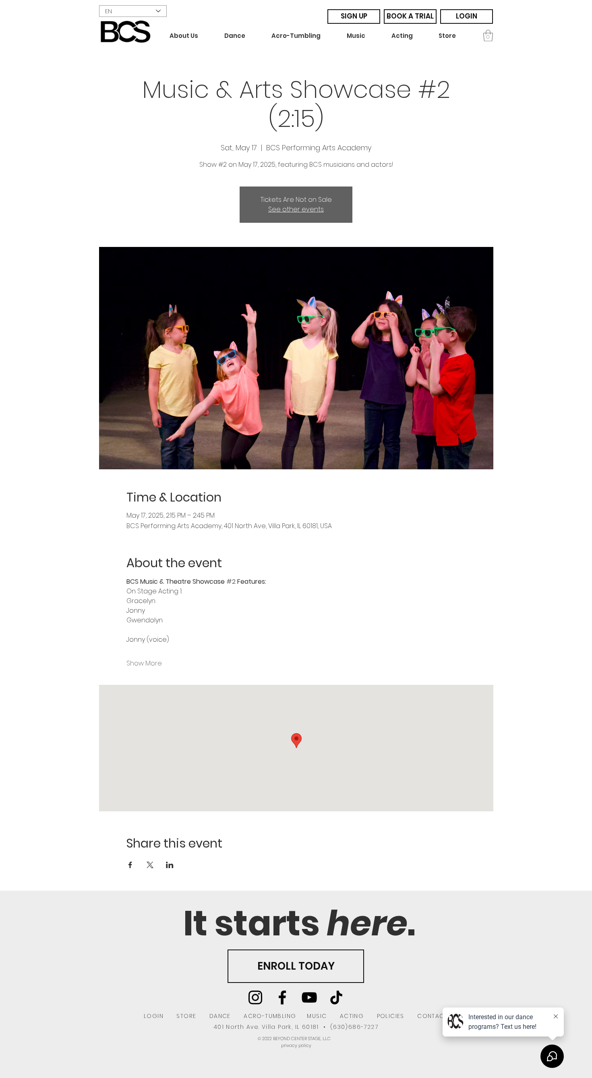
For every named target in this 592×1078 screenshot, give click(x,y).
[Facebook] (282, 997)
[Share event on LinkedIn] (170, 865)
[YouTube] (309, 997)
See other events (296, 209)
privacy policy (296, 1045)
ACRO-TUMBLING (270, 1016)
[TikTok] (336, 997)
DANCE (220, 1016)
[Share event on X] (150, 865)
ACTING (352, 1016)
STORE (186, 1016)
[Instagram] (255, 997)
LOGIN (154, 1016)
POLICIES (390, 1016)
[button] (191, 36)
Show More (144, 663)
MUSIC (317, 1016)
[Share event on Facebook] (130, 865)
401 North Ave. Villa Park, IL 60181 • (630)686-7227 (295, 1027)
